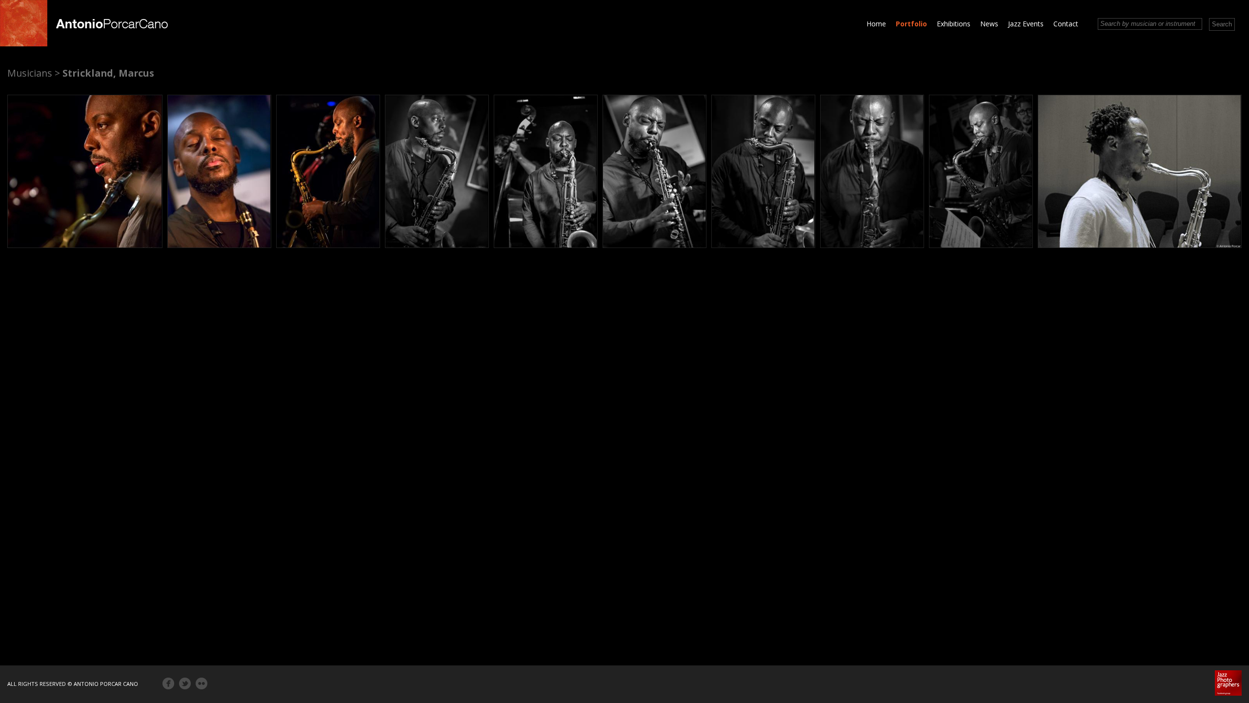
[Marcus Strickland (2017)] (84, 171)
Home (876, 23)
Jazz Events (1026, 23)
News (989, 23)
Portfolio (911, 23)
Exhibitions (953, 23)
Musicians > (33, 73)
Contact (1065, 23)
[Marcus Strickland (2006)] (1140, 171)
